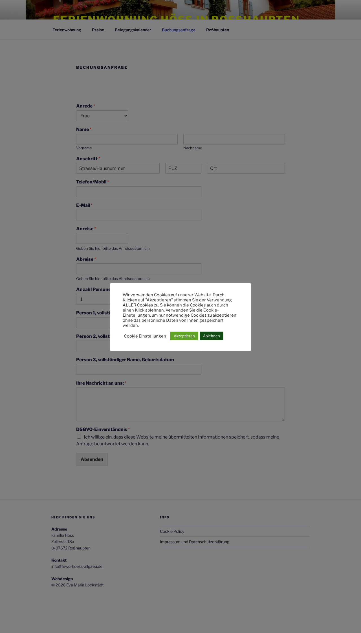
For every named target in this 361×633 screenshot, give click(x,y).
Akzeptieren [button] (184, 336)
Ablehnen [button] (211, 336)
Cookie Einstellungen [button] (145, 336)
